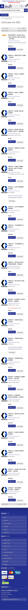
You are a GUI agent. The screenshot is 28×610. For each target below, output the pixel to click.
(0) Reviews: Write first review (14, 40)
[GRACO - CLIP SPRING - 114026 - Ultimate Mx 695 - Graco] (4, 190)
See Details (20, 49)
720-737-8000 (4, 596)
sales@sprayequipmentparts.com (10, 599)
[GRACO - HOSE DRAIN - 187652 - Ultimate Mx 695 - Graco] (4, 435)
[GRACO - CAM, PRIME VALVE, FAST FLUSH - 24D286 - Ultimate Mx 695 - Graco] (4, 169)
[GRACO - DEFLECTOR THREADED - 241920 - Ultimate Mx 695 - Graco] (4, 265)
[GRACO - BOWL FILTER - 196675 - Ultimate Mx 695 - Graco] (4, 151)
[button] (14, 10)
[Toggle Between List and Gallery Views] (24, 28)
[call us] (22, 6)
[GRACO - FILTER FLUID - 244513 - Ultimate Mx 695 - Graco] (4, 284)
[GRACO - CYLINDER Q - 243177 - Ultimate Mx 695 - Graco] (4, 247)
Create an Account (8, 1)
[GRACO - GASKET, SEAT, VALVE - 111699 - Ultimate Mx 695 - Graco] (4, 302)
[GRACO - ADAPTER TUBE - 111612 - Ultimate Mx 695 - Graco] (4, 58)
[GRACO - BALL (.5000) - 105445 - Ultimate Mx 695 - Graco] (4, 95)
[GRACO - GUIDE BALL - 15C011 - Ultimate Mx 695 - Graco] (4, 323)
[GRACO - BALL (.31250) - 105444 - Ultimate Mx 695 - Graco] (4, 77)
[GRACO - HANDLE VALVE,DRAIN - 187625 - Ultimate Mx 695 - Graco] (4, 398)
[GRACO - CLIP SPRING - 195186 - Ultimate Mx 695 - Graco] (4, 210)
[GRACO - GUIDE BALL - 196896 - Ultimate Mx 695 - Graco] (4, 361)
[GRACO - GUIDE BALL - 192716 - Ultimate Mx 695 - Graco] (4, 341)
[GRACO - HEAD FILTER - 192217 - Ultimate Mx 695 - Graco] (4, 417)
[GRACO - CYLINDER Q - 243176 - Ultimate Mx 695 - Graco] (4, 228)
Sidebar (5, 15)
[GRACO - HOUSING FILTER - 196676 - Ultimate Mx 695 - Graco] (4, 491)
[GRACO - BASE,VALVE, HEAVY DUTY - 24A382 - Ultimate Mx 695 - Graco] (4, 132)
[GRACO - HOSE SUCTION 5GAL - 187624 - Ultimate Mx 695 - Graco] (4, 472)
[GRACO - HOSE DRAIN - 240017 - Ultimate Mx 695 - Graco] (4, 454)
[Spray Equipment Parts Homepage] (11, 6)
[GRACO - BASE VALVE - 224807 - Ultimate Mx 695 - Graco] (4, 114)
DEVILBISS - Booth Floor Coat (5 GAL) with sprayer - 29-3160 (17, 37)
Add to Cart (12, 49)
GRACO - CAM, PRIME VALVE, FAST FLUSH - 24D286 (15, 168)
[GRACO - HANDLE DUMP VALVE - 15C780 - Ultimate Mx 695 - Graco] (4, 380)
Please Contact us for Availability (15, 195)
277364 (19, 308)
